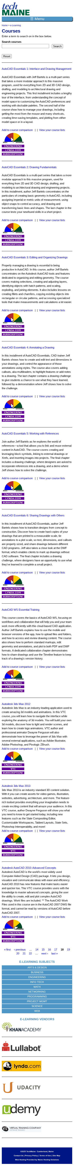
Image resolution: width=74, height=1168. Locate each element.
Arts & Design (37, 967)
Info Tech (37, 982)
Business (37, 972)
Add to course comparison (17, 129)
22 (30, 953)
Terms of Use (45, 1156)
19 (68, 949)
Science (37, 1006)
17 (55, 949)
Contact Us (18, 1156)
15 (43, 949)
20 (17, 953)
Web (37, 1011)
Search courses (11, 41)
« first (7, 949)
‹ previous (20, 949)
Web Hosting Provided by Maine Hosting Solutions (37, 1160)
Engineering (37, 977)
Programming (37, 996)
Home (5, 25)
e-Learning (15, 25)
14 (36, 949)
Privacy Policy (31, 1156)
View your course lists (52, 129)
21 (24, 953)
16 (49, 949)
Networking (37, 991)
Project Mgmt (37, 1001)
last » (54, 953)
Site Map (56, 1156)
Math (37, 986)
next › (44, 953)
